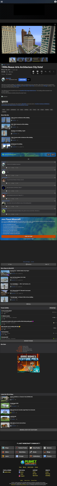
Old (38, 109)
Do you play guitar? (7, 310)
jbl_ (2, 185)
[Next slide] (54, 40)
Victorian (4, 111)
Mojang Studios (23, 484)
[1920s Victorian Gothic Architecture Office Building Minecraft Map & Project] (5, 139)
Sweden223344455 (6, 200)
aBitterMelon (4, 208)
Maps (4, 64)
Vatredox (3, 169)
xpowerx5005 (4, 177)
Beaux (21, 109)
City (30, 109)
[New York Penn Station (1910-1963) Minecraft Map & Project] (5, 279)
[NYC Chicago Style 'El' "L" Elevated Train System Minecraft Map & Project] (5, 292)
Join (48, 154)
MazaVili (13, 412)
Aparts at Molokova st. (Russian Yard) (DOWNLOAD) (21, 396)
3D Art (8, 64)
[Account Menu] (55, 1)
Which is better (6, 316)
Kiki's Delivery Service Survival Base (18, 423)
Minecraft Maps (26, 261)
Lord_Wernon (14, 133)
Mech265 (8, 78)
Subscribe (23, 79)
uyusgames (54, 338)
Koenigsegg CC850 (14, 403)
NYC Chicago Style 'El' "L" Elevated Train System (20, 290)
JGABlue (13, 419)
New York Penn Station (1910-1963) (17, 277)
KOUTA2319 (14, 425)
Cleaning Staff (4, 337)
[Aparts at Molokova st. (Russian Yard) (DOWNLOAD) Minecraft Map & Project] (5, 399)
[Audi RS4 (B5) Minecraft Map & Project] (5, 418)
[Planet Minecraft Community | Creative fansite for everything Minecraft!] (28, 462)
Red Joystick (14, 406)
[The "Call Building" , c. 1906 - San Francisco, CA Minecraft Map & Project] (5, 286)
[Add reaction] (9, 167)
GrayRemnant (4, 193)
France (34, 109)
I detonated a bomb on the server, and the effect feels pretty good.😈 (17, 321)
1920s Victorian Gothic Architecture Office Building (22, 137)
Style (51, 109)
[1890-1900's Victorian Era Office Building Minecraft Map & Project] (5, 126)
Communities (3, 328)
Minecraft (13, 484)
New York (31, 85)
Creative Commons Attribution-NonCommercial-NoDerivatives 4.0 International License (25, 104)
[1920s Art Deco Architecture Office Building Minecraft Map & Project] (5, 120)
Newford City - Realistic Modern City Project (19, 270)
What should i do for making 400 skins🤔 (10, 326)
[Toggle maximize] (55, 24)
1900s (3, 109)
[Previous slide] (3, 40)
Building (26, 109)
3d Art (8, 109)
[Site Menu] (1, 1)
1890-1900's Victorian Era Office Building (19, 124)
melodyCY (54, 322)
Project (42, 109)
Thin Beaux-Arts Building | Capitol (18, 130)
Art (18, 109)
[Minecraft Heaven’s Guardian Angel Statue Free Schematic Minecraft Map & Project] (5, 412)
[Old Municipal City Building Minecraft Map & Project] (5, 146)
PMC (2, 312)
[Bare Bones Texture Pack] (28, 372)
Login (32, 238)
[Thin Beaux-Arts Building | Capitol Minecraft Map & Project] (5, 133)
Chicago (45, 85)
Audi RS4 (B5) (13, 416)
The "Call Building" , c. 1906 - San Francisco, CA (20, 284)
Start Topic (53, 307)
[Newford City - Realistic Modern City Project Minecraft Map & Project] (5, 273)
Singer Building (17, 85)
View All (28, 304)
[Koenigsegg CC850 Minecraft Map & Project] (5, 405)
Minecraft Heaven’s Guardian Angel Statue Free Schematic (22, 409)
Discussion (6, 312)
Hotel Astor (25, 85)
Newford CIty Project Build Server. (28, 90)
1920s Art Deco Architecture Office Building (20, 117)
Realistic (47, 109)
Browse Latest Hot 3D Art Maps (28, 429)
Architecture (13, 109)
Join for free (28, 236)
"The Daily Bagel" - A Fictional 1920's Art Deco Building (21, 297)
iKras (13, 399)
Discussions (3, 333)
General (8, 333)
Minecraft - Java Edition (5, 322)
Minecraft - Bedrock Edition (6, 317)
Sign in (53, 154)
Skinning (9, 328)
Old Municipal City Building (16, 144)
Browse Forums (28, 340)
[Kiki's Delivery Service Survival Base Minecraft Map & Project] (5, 425)
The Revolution (4, 331)
